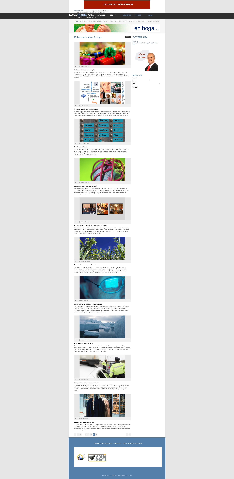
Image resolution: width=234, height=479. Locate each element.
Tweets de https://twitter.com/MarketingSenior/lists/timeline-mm (145, 42)
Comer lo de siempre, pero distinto (85, 265)
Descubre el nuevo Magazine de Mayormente (88, 304)
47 (88, 434)
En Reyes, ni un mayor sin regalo (84, 70)
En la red (149, 21)
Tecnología (131, 21)
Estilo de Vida (83, 21)
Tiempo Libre (118, 21)
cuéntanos (97, 443)
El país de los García (80, 147)
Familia (111, 21)
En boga (76, 21)
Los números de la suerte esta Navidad (86, 109)
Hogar (125, 21)
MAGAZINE (101, 15)
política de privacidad (115, 443)
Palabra (134, 78)
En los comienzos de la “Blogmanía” (85, 186)
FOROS (138, 15)
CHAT (150, 15)
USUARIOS (127, 15)
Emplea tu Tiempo (140, 21)
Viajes (90, 21)
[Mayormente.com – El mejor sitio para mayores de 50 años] (83, 15)
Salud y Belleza (97, 21)
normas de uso (137, 443)
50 (96, 434)
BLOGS (112, 15)
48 (91, 434)
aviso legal (104, 443)
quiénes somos (127, 443)
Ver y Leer (105, 21)
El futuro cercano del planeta (83, 343)
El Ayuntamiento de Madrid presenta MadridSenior (90, 225)
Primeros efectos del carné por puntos (86, 383)
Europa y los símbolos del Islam (84, 422)
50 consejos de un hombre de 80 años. (99, 11)
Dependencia (156, 21)
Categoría (135, 81)
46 (85, 434)
